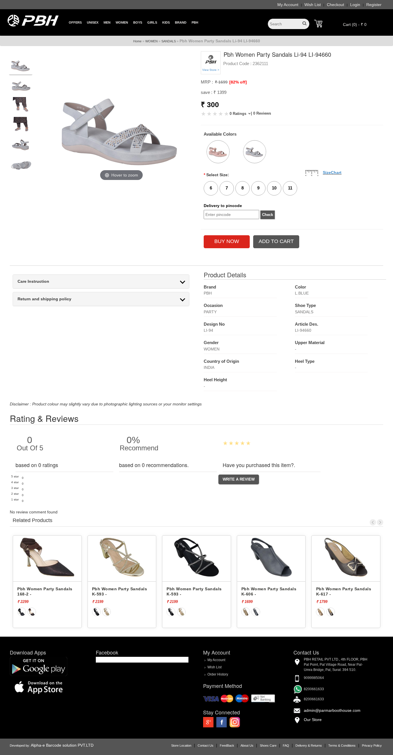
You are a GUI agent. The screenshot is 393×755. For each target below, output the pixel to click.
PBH (195, 22)
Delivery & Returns (308, 745)
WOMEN (151, 41)
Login (355, 4)
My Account (287, 4)
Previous (373, 522)
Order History (217, 674)
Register (373, 4)
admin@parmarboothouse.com (332, 710)
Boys (137, 22)
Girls (152, 22)
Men (107, 22)
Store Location (181, 745)
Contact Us (205, 745)
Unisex (92, 22)
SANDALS (168, 41)
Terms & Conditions (342, 745)
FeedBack (227, 745)
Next (380, 522)
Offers (75, 22)
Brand (180, 22)
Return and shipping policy (44, 299)
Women (122, 22)
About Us (247, 745)
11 (290, 187)
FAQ (286, 745)
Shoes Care (268, 745)
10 (274, 187)
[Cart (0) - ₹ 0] (318, 23)
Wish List (312, 4)
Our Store (313, 719)
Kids (166, 22)
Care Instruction (33, 281)
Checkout (335, 4)
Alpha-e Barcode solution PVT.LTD (62, 745)
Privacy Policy (372, 745)
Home (137, 41)
